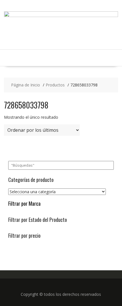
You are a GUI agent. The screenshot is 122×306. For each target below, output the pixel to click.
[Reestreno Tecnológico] (61, 15)
